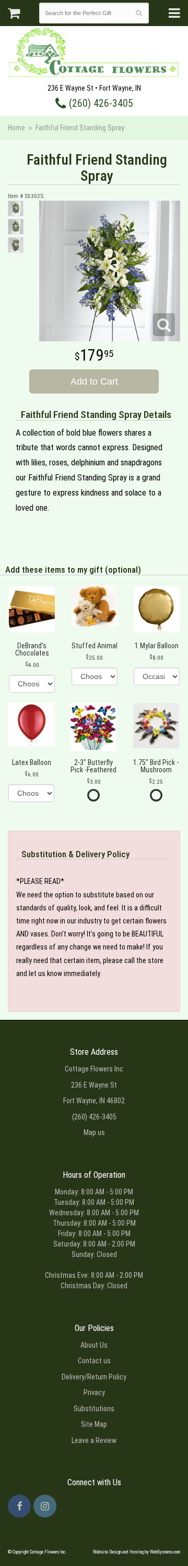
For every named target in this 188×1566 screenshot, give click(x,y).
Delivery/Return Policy (94, 1377)
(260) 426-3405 (99, 103)
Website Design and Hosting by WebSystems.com (136, 1552)
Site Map (94, 1424)
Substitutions (94, 1408)
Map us (94, 1132)
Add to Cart (94, 381)
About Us (94, 1345)
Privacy (94, 1392)
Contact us (94, 1361)
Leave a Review (94, 1440)
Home (16, 128)
